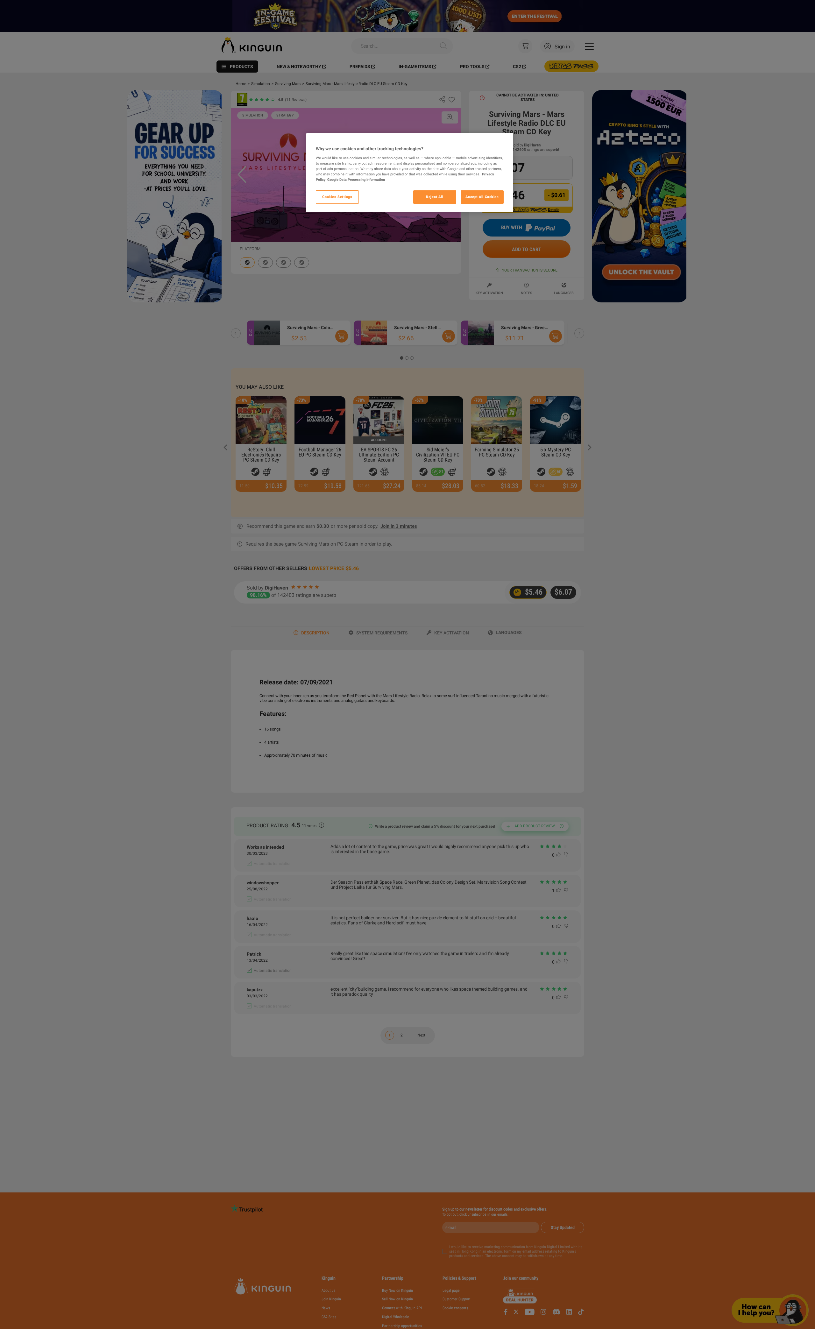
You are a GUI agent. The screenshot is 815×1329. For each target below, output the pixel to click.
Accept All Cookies (482, 196)
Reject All (434, 196)
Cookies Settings (337, 196)
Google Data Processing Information (356, 179)
